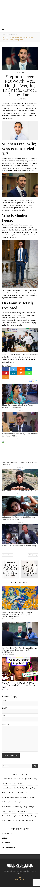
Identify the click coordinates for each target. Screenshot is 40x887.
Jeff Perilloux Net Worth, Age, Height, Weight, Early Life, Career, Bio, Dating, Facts (19, 649)
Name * (4, 700)
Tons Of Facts (7, 833)
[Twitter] (13, 369)
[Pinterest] (5, 373)
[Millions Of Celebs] (20, 13)
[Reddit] (21, 369)
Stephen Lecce (7, 555)
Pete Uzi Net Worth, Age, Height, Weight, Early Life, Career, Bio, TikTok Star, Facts (17, 614)
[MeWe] (13, 373)
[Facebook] (5, 369)
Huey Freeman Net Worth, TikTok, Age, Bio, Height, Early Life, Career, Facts (19, 685)
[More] (5, 377)
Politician (12, 35)
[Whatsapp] (28, 373)
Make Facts (6, 843)
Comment (5, 725)
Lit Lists (5, 838)
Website (5, 716)
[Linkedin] (28, 369)
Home (4, 35)
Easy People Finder (9, 847)
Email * (4, 708)
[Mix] (21, 373)
